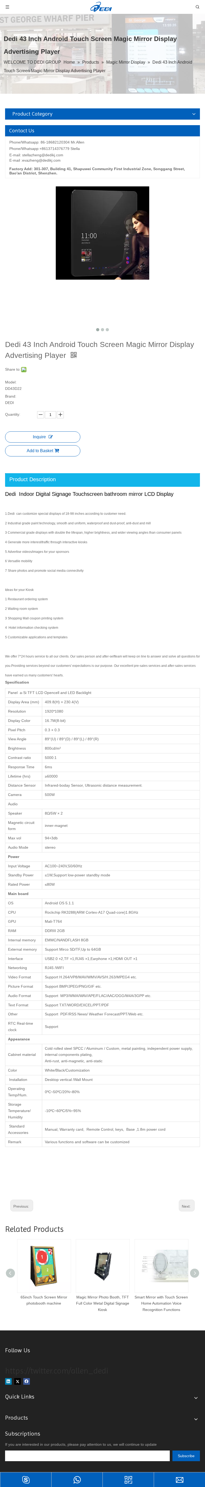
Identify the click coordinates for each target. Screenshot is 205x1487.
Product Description (32, 479)
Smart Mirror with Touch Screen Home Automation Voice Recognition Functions (161, 1303)
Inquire (39, 437)
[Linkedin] (8, 1381)
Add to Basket (40, 450)
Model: (11, 382)
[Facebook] (26, 1381)
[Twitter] (17, 1381)
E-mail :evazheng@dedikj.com (35, 160)
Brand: (10, 396)
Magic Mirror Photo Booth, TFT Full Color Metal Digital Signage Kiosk (102, 1303)
